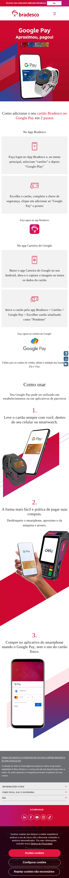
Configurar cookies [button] (34, 862)
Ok (54, 3)
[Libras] (66, 353)
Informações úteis (13, 787)
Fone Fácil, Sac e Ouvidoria (18, 792)
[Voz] (66, 359)
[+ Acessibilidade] (66, 364)
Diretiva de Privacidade (41, 843)
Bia (4, 798)
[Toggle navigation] (54, 13)
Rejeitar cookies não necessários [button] (34, 871)
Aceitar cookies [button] (34, 853)
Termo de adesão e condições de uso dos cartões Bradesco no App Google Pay (33, 759)
